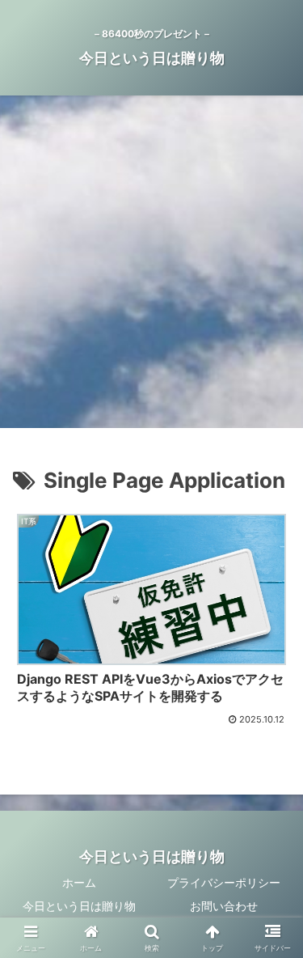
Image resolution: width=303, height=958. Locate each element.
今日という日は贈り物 (79, 906)
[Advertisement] (151, 266)
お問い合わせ (224, 906)
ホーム (79, 882)
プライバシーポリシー (223, 882)
